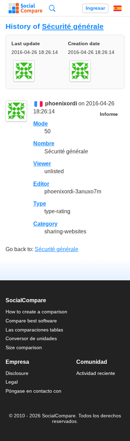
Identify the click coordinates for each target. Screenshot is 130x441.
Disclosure (17, 373)
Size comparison (24, 347)
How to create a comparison (36, 311)
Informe (109, 114)
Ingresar (95, 8)
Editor (41, 184)
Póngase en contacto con (33, 391)
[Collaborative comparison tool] (25, 8)
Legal (12, 382)
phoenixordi (61, 104)
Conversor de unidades (31, 338)
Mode (40, 124)
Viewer (42, 164)
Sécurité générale (73, 26)
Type (39, 204)
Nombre (43, 143)
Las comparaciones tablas (34, 329)
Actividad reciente (95, 373)
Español (117, 8)
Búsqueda (52, 8)
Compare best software (31, 320)
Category (45, 224)
